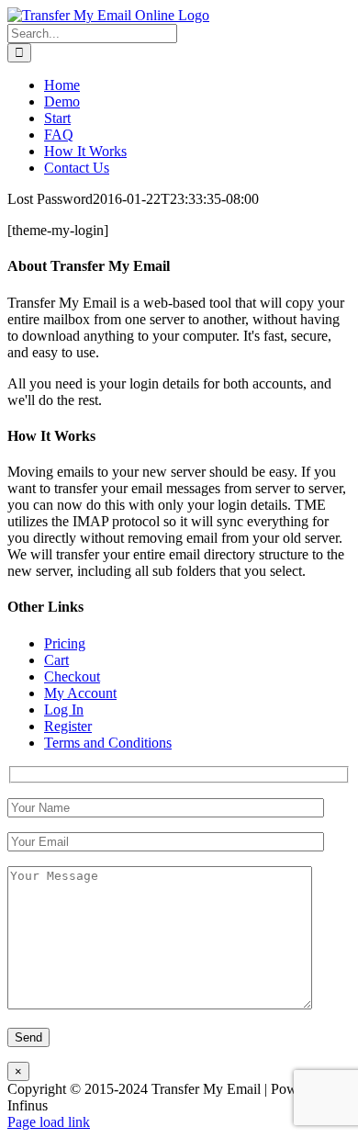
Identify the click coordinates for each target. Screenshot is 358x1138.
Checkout (72, 676)
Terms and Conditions (108, 742)
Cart (56, 660)
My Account (80, 693)
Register (68, 726)
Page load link (48, 1122)
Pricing (64, 643)
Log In (64, 709)
